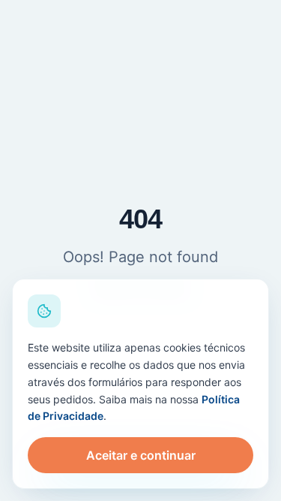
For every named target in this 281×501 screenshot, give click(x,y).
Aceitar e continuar (141, 455)
